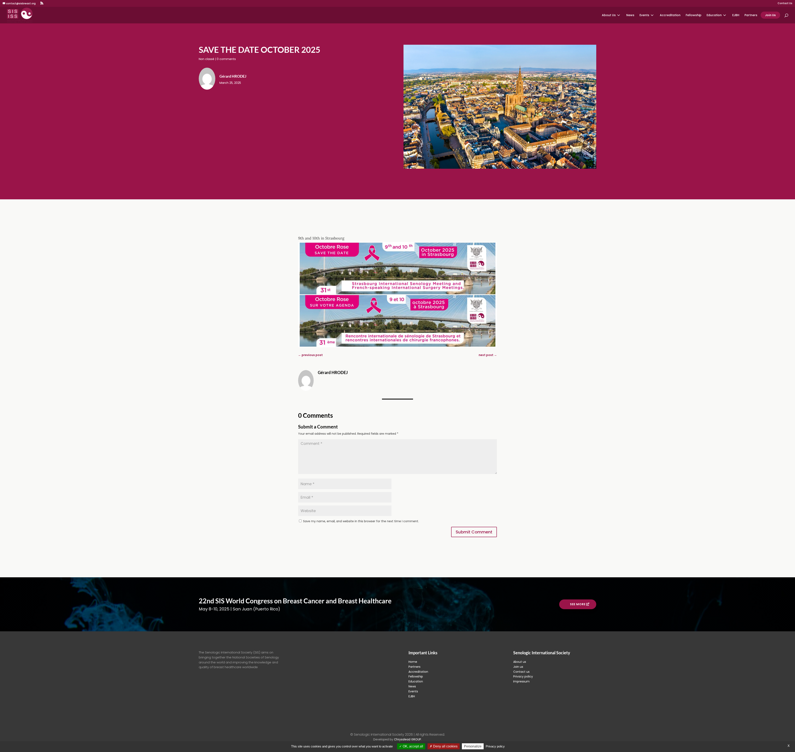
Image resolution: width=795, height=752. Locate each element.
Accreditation (670, 15)
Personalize (473, 746)
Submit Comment (474, 532)
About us (519, 662)
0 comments (226, 59)
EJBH (735, 15)
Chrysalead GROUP (407, 739)
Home (412, 662)
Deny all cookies (445, 746)
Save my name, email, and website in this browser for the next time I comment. (361, 521)
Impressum (521, 681)
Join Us (770, 15)
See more (577, 604)
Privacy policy (523, 676)
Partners (750, 15)
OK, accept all (412, 746)
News (630, 15)
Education (714, 15)
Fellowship (693, 15)
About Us (609, 15)
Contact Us (785, 3)
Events (644, 15)
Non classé (206, 59)
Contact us (521, 672)
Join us (518, 667)
